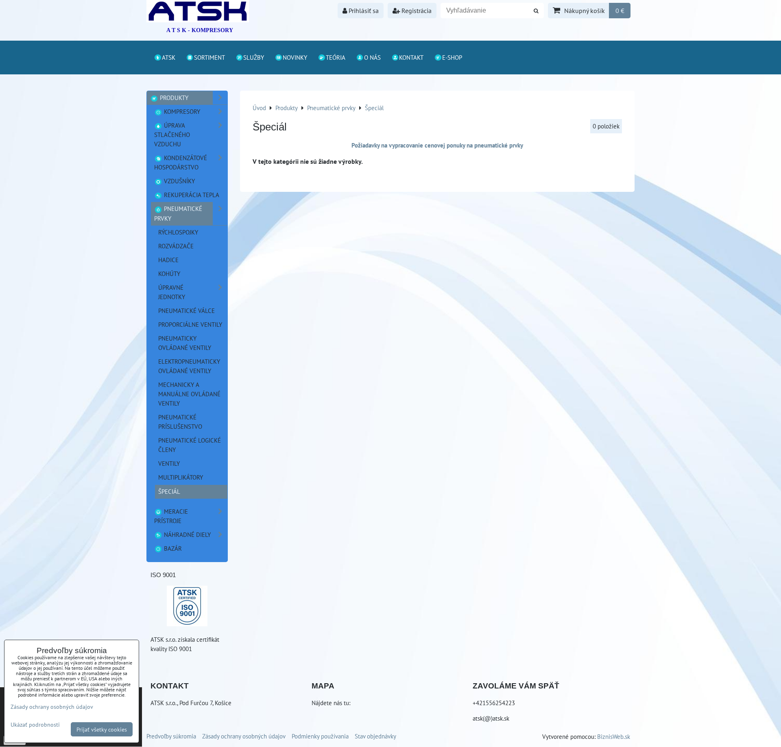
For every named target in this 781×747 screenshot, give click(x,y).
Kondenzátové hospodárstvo (180, 162)
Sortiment (209, 57)
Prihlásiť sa (363, 11)
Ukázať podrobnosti (35, 724)
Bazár (172, 548)
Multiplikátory (180, 477)
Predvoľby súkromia (171, 736)
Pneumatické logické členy (189, 445)
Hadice (168, 260)
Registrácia (416, 11)
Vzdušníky (178, 181)
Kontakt (411, 57)
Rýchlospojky (178, 232)
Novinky (295, 57)
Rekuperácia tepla (190, 195)
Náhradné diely (186, 534)
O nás (372, 57)
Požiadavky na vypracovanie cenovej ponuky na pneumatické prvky (437, 145)
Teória (335, 57)
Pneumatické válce (186, 310)
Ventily (169, 463)
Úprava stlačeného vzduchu (172, 134)
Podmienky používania (320, 736)
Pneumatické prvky (178, 213)
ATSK (168, 57)
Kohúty (169, 273)
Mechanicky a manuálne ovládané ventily (189, 393)
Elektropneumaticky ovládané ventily (189, 366)
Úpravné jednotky (171, 292)
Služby (253, 57)
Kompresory (181, 111)
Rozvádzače (176, 246)
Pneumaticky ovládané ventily (184, 343)
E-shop (452, 57)
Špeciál (169, 491)
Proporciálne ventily (190, 324)
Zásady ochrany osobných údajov (244, 736)
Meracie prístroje (171, 516)
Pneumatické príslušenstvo (180, 421)
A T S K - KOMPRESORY (199, 30)
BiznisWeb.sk (613, 736)
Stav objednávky (375, 736)
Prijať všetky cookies (101, 729)
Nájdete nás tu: (331, 703)
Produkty (173, 97)
